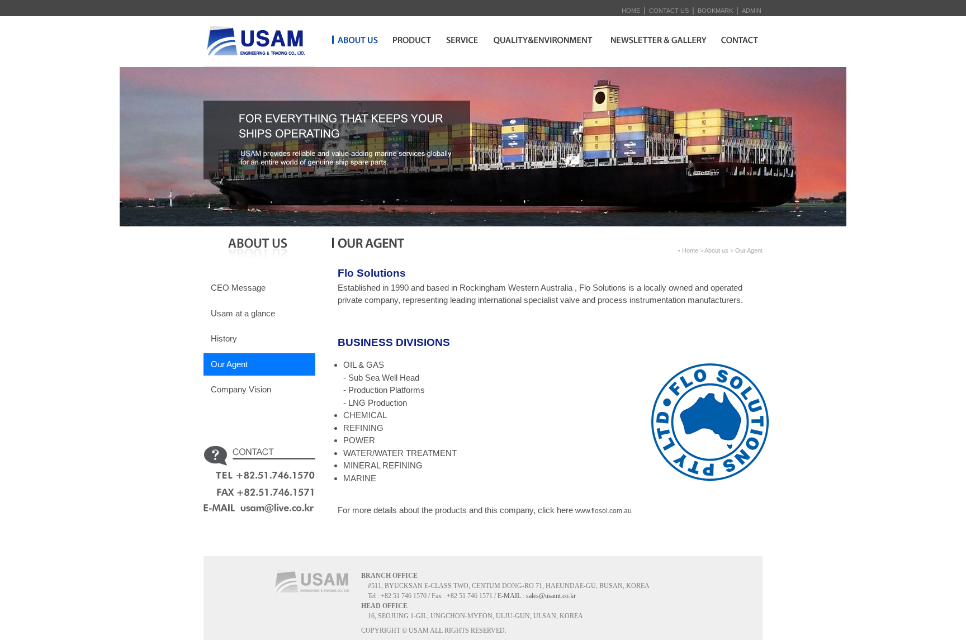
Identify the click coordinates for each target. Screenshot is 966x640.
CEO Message (238, 287)
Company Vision (241, 389)
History (224, 338)
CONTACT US (669, 10)
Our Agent (229, 364)
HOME (631, 10)
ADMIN (751, 10)
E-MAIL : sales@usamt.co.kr (537, 596)
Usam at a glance (243, 313)
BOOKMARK (715, 10)
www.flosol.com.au (603, 511)
